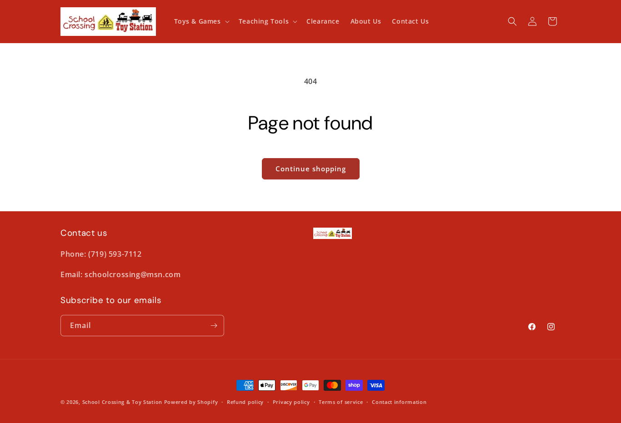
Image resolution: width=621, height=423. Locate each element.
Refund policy (245, 401)
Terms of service (341, 401)
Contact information (399, 401)
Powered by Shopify (191, 401)
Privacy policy (291, 401)
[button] (201, 21)
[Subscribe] (214, 325)
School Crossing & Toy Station (122, 401)
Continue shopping (310, 168)
